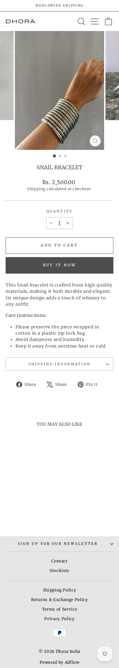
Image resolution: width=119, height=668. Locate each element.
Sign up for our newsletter (58, 544)
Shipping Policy (59, 589)
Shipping (36, 188)
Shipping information (59, 364)
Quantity (59, 211)
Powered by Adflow (60, 662)
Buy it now (59, 265)
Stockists (59, 570)
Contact (59, 560)
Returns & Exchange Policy (59, 599)
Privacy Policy (59, 618)
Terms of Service (59, 609)
